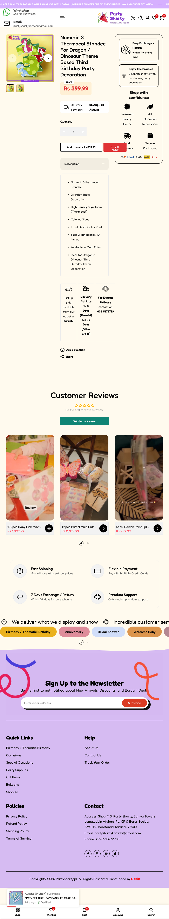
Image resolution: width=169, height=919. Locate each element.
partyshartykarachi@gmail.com (118, 833)
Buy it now (115, 148)
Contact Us (92, 755)
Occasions (13, 755)
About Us (91, 748)
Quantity (66, 121)
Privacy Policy (16, 816)
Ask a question (75, 349)
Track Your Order (97, 762)
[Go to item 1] (81, 543)
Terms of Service (19, 838)
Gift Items (13, 777)
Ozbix (135, 879)
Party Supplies (17, 770)
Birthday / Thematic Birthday (28, 748)
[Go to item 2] (88, 543)
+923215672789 (108, 839)
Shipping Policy (17, 831)
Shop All (12, 792)
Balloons (12, 784)
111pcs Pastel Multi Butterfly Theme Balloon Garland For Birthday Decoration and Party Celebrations (79, 527)
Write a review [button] (84, 421)
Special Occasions (19, 762)
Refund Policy (16, 823)
